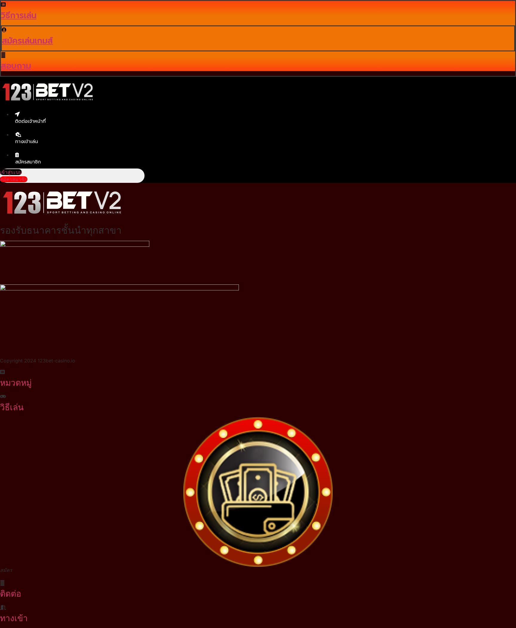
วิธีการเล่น (18, 15)
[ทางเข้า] (3, 607)
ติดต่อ (10, 594)
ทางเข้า (14, 618)
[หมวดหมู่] (2, 372)
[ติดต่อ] (2, 583)
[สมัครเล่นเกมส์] (4, 30)
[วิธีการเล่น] (3, 4)
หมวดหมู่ (16, 383)
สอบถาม (16, 65)
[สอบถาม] (3, 55)
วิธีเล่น (12, 407)
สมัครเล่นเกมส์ (27, 40)
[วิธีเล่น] (3, 396)
